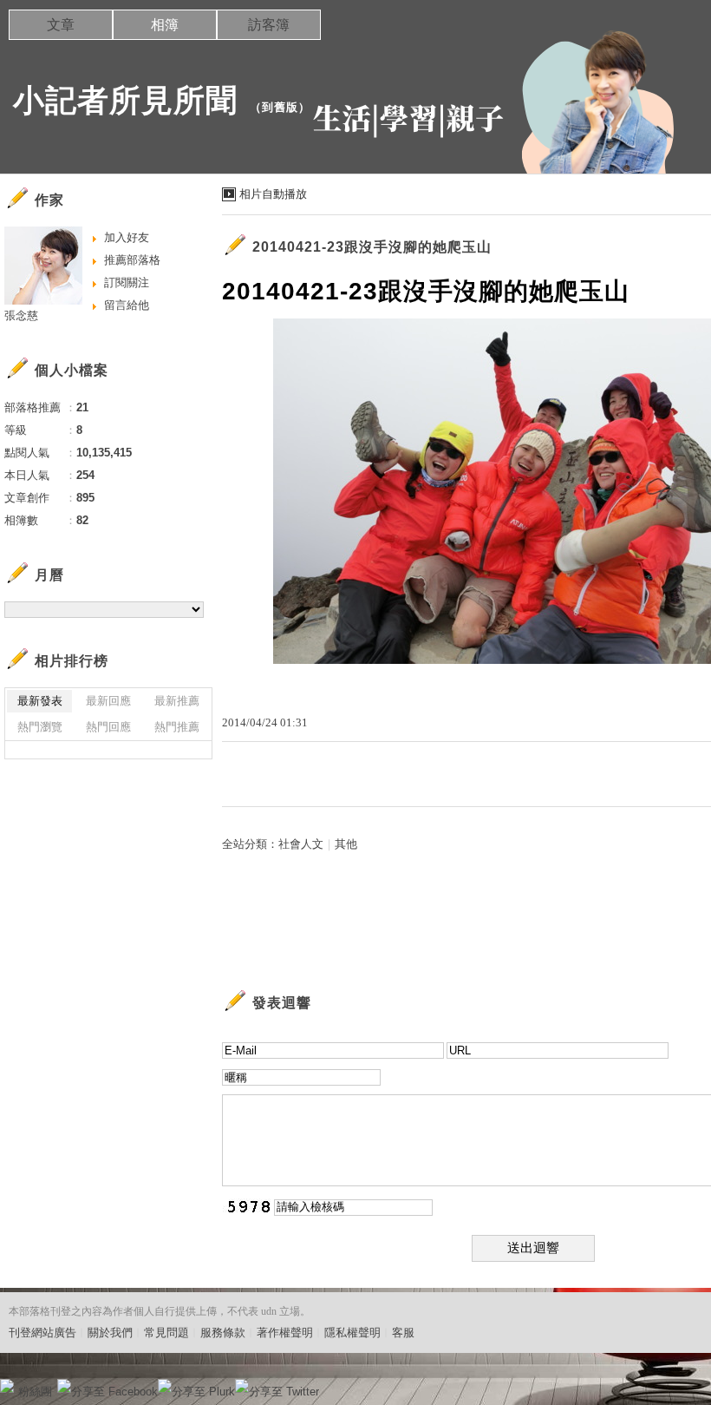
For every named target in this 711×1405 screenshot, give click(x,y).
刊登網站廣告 (42, 1332)
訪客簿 (269, 24)
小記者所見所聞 (125, 100)
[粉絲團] (7, 1386)
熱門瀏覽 (39, 726)
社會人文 (300, 843)
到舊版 (280, 107)
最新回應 (108, 700)
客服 (403, 1332)
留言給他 (126, 305)
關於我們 (110, 1332)
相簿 (165, 24)
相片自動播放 (273, 193)
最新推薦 (176, 700)
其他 (346, 843)
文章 (61, 24)
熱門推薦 (176, 726)
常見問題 (166, 1332)
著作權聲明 (285, 1332)
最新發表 (39, 700)
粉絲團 (35, 1391)
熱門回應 (108, 726)
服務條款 (222, 1332)
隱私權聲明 (352, 1332)
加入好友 (126, 237)
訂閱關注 (126, 282)
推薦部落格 (132, 259)
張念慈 (21, 315)
